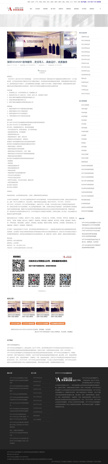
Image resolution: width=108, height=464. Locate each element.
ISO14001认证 (85, 67)
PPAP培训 (84, 112)
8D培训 (83, 143)
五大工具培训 (85, 105)
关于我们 (84, 8)
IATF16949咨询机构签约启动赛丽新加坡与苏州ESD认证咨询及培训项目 (19, 388)
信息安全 (61, 8)
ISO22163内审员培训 (87, 177)
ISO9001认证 (85, 63)
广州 (36, 2)
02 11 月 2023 (13, 65)
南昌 (52, 2)
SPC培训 (83, 124)
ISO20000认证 (85, 48)
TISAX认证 (84, 86)
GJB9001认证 (85, 36)
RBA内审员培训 (85, 200)
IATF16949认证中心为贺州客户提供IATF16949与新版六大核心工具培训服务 (19, 440)
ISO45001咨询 (15, 323)
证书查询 (9, 459)
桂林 (79, 2)
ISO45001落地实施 (28, 323)
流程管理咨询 (43, 459)
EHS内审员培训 (85, 203)
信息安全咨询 (34, 459)
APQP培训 (84, 116)
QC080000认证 (85, 74)
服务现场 (76, 8)
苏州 (32, 2)
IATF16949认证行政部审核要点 (18, 394)
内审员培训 (84, 162)
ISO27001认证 (85, 59)
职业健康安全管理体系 (57, 323)
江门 (71, 2)
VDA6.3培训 (84, 154)
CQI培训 (83, 135)
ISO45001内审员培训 (87, 184)
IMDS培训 (84, 127)
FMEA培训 (84, 109)
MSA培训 (84, 120)
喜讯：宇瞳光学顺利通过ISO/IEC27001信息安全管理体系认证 (19, 432)
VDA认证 (75, 461)
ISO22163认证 (85, 93)
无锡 (40, 2)
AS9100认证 (36, 385)
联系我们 (92, 8)
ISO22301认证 (85, 55)
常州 (75, 2)
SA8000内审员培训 (86, 192)
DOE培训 (84, 139)
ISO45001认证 (85, 71)
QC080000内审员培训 (87, 188)
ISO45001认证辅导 (42, 323)
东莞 (44, 2)
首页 (31, 8)
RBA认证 (83, 78)
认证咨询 (37, 8)
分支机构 (49, 459)
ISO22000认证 (85, 52)
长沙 (48, 2)
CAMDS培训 (84, 131)
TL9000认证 (84, 90)
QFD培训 (84, 146)
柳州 (60, 2)
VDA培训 (83, 150)
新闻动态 (68, 8)
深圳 (29, 2)
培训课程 (45, 8)
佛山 (63, 2)
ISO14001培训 (58, 65)
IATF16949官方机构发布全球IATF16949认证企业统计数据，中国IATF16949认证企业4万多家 (19, 416)
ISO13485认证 (85, 44)
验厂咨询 (53, 8)
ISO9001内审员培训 (87, 165)
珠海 (67, 2)
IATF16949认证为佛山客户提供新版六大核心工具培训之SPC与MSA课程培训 (19, 424)
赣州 (56, 2)
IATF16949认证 (85, 40)
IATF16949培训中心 (31, 65)
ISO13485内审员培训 (87, 173)
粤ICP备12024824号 (13, 454)
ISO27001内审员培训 (87, 196)
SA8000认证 (85, 82)
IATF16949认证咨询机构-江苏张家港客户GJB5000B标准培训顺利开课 (19, 380)
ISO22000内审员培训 (87, 169)
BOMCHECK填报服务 (87, 211)
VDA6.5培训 (84, 158)
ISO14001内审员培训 (87, 181)
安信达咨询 (16, 459)
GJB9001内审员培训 (87, 207)
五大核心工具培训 (25, 459)
